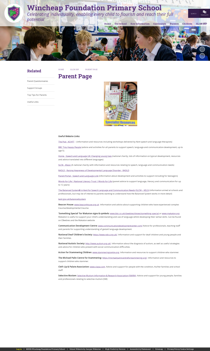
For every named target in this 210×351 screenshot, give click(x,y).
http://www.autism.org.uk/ (98, 243)
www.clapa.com (97, 266)
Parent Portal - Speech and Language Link (78, 175)
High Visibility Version (115, 349)
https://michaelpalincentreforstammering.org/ (124, 257)
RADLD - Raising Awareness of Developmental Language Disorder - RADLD (93, 170)
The (60, 190)
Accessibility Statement (140, 349)
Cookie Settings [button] (187, 349)
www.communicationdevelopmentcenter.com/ (120, 225)
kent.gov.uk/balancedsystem (72, 199)
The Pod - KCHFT (66, 141)
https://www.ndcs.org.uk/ (105, 234)
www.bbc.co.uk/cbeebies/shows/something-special (134, 213)
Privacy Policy (173, 349)
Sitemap (159, 349)
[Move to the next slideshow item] (202, 55)
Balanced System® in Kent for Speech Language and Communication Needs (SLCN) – (103, 190)
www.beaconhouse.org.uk (86, 204)
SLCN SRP (74, 69)
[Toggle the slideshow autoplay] (202, 42)
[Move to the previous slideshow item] (202, 49)
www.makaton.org (170, 213)
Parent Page (91, 69)
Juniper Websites (93, 349)
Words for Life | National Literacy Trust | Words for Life (85, 181)
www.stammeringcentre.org (105, 252)
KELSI (146, 190)
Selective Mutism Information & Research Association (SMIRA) (106, 275)
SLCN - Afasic (64, 165)
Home (61, 69)
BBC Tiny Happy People (69, 147)
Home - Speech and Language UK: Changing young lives (85, 156)
